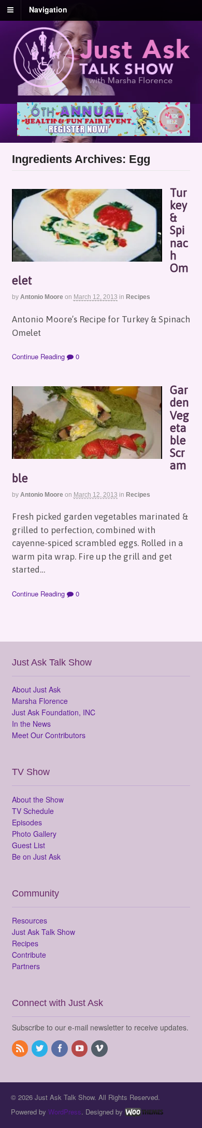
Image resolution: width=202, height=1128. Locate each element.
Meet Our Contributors (48, 735)
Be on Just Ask (36, 856)
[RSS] (21, 1048)
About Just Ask (36, 689)
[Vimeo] (100, 1048)
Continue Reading (38, 356)
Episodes (27, 822)
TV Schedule (33, 811)
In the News (31, 723)
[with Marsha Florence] (101, 82)
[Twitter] (40, 1048)
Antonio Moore (41, 297)
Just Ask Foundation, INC (53, 712)
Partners (26, 966)
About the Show (38, 799)
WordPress (64, 1112)
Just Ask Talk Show (43, 932)
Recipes (138, 297)
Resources (29, 920)
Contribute (29, 954)
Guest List (28, 845)
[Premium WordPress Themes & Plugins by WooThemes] (144, 1112)
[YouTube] (80, 1048)
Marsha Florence (40, 701)
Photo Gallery (34, 833)
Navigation (48, 9)
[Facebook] (60, 1048)
